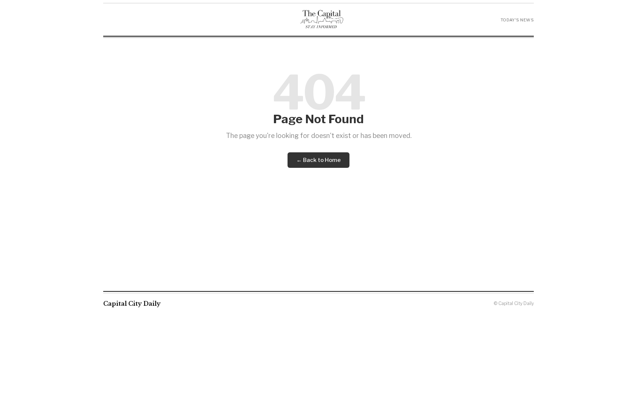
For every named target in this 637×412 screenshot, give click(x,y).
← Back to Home (318, 160)
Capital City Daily (132, 303)
